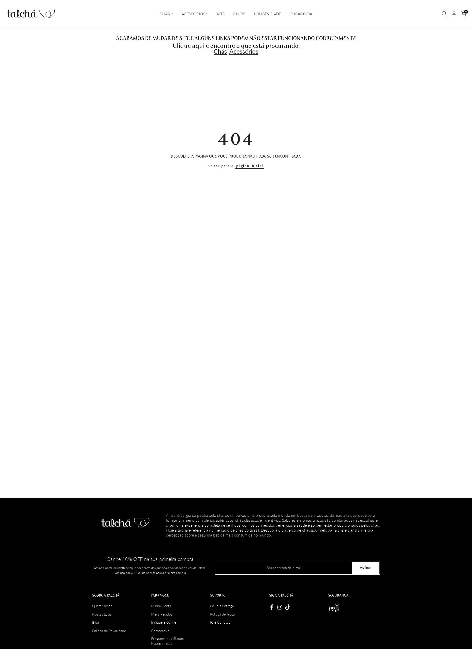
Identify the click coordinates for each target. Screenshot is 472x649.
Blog (95, 622)
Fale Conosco (220, 622)
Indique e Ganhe (163, 622)
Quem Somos (102, 606)
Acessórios (243, 51)
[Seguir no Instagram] (279, 607)
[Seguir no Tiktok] (287, 607)
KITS (221, 13)
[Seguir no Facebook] (272, 607)
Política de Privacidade (109, 631)
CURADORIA (301, 13)
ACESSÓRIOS (193, 13)
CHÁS (165, 13)
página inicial (249, 166)
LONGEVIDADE (267, 13)
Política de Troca (222, 614)
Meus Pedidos (161, 614)
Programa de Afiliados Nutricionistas (167, 641)
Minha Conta (161, 606)
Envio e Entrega (222, 606)
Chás (220, 51)
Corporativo (160, 631)
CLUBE (239, 13)
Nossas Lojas (101, 614)
